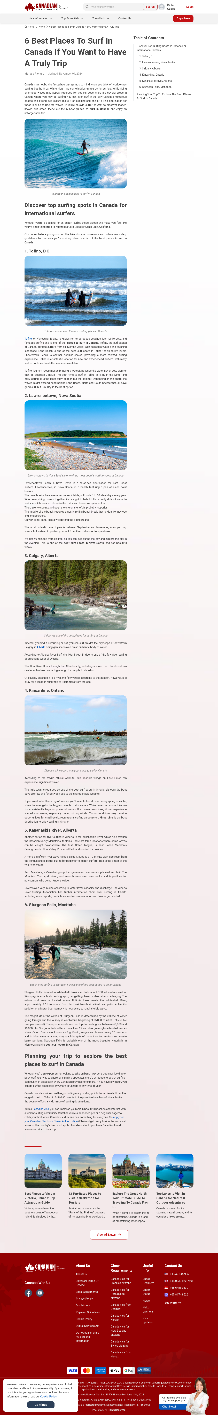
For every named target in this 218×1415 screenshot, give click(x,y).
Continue (41, 1404)
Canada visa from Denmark (121, 1306)
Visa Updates (148, 1320)
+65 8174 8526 (179, 1294)
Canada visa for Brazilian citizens (121, 1281)
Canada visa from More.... (121, 1354)
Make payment (148, 1309)
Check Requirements (148, 1281)
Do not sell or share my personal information (87, 1336)
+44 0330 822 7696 (181, 1281)
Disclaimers (83, 1305)
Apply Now (183, 18)
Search (150, 6)
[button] (208, 1406)
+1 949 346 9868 (180, 1274)
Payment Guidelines (88, 1312)
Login (189, 6)
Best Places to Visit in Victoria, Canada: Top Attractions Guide (40, 1198)
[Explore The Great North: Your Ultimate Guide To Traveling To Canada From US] (131, 1171)
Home (31, 26)
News (42, 26)
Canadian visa (41, 1109)
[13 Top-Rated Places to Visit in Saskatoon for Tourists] (87, 1171)
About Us (81, 1274)
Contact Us (124, 18)
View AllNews (106, 1234)
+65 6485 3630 (179, 1287)
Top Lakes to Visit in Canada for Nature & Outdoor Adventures (170, 1198)
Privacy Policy (84, 1298)
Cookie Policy (84, 1319)
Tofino (28, 338)
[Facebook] (28, 1293)
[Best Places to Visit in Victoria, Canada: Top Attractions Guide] (43, 1171)
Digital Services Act (87, 1325)
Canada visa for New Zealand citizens (120, 1330)
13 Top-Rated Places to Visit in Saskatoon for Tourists (84, 1198)
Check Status (146, 1291)
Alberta (41, 647)
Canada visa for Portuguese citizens (120, 1294)
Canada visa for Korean (120, 1317)
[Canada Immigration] (46, 7)
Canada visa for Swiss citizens (120, 1343)
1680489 (144, 1404)
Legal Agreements (87, 1291)
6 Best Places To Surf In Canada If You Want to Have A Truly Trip (84, 26)
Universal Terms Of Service (87, 1283)
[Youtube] (40, 1293)
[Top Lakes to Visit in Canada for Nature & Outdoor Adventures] (174, 1171)
